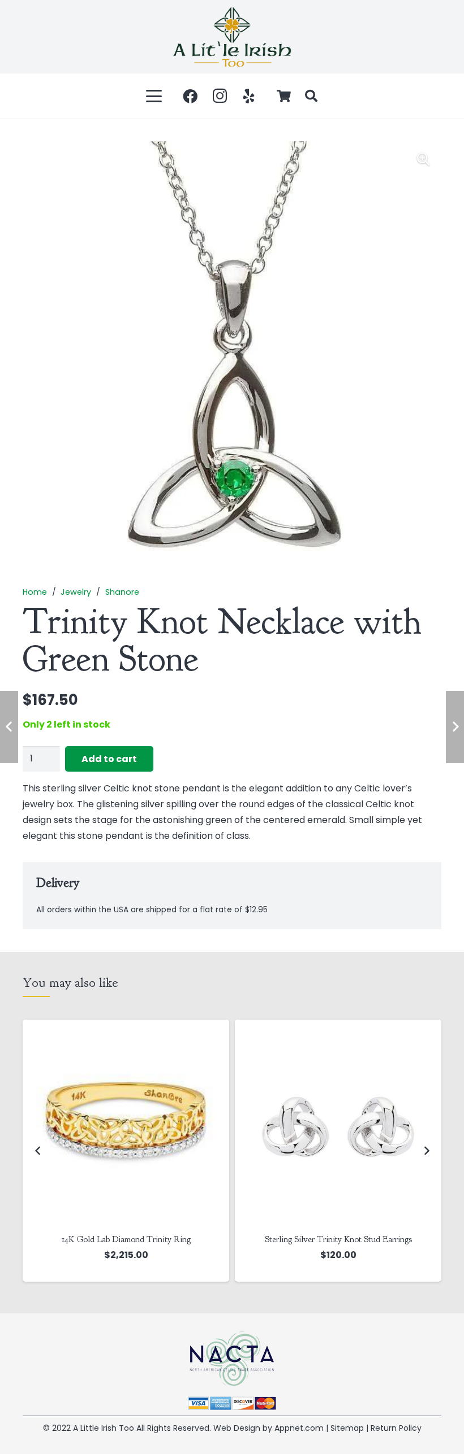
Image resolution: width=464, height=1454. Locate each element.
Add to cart (109, 758)
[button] (154, 96)
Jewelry (76, 592)
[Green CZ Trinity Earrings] (338, 1123)
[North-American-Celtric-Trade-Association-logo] (232, 1358)
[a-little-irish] (232, 37)
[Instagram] (219, 96)
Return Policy (396, 1428)
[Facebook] (190, 96)
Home (35, 592)
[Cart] (284, 96)
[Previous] (38, 1151)
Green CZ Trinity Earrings (338, 1239)
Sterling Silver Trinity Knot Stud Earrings (126, 1239)
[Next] (426, 1151)
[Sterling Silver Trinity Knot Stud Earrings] (126, 1123)
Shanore (122, 592)
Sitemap (347, 1428)
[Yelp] (249, 96)
